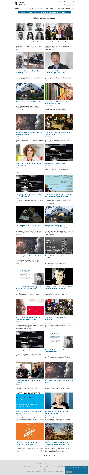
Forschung (24, 8)
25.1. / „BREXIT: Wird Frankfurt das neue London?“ (57, 257)
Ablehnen (70, 471)
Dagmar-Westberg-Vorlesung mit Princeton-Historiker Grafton (29, 412)
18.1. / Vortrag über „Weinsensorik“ (26, 350)
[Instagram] (39, 469)
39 (54, 455)
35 (49, 455)
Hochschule (61, 8)
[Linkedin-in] (42, 469)
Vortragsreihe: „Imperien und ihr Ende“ (28, 102)
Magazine (59, 1)
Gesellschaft (33, 8)
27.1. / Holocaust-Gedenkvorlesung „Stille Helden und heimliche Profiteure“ (28, 287)
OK (66, 471)
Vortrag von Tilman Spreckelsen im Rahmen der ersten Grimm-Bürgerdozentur (58, 287)
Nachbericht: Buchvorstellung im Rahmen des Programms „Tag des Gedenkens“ (58, 195)
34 (46, 455)
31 (39, 455)
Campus (46, 8)
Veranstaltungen (70, 8)
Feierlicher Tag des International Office (57, 42)
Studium (40, 8)
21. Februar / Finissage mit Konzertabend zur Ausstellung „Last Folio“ (29, 72)
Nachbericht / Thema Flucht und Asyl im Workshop (28, 381)
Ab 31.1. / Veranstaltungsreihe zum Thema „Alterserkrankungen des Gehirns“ (28, 318)
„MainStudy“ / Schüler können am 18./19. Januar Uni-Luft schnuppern (28, 443)
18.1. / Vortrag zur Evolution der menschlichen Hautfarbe (59, 381)
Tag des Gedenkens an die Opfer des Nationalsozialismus (56, 351)
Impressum (45, 471)
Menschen (53, 8)
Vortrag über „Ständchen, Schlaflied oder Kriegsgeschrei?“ (28, 164)
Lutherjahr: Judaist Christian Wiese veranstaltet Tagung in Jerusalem (56, 72)
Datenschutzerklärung (52, 471)
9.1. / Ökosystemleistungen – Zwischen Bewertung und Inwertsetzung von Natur (57, 443)
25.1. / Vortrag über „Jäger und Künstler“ (28, 256)
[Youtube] (46, 469)
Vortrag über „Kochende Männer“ (55, 163)
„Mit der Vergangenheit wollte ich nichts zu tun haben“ (29, 226)
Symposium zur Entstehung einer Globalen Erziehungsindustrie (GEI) (58, 103)
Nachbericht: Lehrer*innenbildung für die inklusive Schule (57, 133)
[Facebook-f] (44, 469)
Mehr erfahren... (75, 469)
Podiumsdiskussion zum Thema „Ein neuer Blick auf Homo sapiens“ (29, 133)
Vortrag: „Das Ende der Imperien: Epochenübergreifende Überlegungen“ (57, 226)
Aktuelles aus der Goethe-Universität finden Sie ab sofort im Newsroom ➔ (44, 12)
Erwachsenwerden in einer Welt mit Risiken (29, 42)
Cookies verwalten (59, 471)
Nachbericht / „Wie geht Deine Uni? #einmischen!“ (56, 318)
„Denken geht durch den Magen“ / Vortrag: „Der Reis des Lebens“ (29, 195)
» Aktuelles (17, 8)
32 (41, 455)
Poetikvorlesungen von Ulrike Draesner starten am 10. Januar (57, 412)
